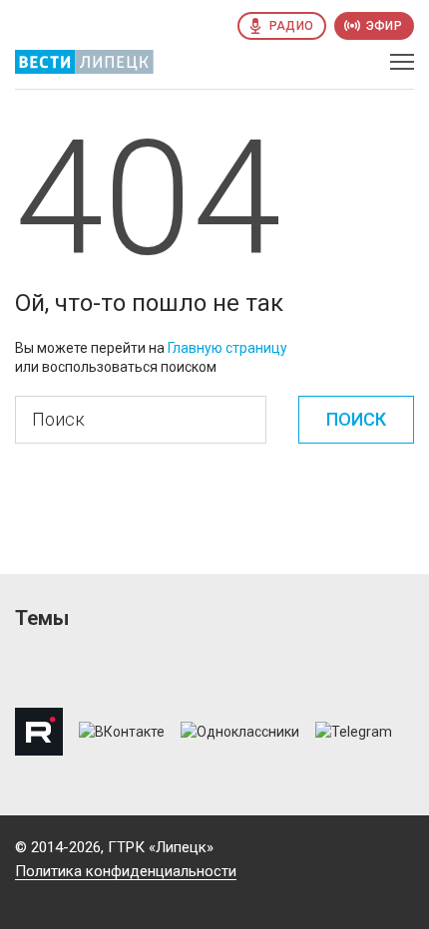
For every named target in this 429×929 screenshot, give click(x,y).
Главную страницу (227, 348)
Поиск (356, 419)
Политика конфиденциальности (125, 871)
